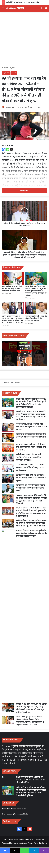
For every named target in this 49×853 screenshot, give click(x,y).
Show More (24, 190)
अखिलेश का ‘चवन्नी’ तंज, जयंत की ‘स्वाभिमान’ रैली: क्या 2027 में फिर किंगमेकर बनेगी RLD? (28, 457)
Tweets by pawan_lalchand (11, 383)
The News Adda (9, 107)
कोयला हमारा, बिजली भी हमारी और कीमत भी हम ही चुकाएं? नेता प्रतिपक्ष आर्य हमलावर (36, 318)
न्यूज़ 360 (13, 67)
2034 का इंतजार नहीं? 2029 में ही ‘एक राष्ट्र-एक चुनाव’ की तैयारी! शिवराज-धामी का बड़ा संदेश (31, 447)
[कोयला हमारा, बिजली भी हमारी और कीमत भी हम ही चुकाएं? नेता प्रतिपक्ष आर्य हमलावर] (36, 308)
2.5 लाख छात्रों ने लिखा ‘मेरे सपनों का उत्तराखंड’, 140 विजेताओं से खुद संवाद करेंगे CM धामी (30, 467)
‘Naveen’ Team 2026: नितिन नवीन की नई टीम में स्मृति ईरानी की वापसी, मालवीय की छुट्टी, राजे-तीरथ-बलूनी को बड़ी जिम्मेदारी (31, 499)
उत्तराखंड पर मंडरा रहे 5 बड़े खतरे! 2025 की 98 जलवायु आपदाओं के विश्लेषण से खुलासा (31, 478)
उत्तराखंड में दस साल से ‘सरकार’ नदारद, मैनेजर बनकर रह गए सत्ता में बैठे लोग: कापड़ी (30, 488)
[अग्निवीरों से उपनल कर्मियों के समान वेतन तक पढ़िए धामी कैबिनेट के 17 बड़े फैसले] (8, 437)
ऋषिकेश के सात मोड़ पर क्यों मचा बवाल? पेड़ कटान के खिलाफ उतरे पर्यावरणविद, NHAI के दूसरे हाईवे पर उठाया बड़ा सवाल (31, 523)
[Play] (24, 353)
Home (5, 67)
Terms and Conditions (18, 843)
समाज (14, 73)
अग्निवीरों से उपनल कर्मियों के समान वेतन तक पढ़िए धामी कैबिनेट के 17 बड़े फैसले (31, 436)
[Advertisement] (24, 40)
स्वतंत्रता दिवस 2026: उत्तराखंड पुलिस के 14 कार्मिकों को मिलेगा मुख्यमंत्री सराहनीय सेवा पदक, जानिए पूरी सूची (31, 533)
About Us (5, 843)
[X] (11, 149)
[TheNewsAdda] (15, 8)
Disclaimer (43, 843)
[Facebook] (3, 149)
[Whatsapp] (7, 149)
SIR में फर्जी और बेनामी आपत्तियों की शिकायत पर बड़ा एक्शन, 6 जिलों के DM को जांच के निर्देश (12, 289)
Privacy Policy (33, 843)
